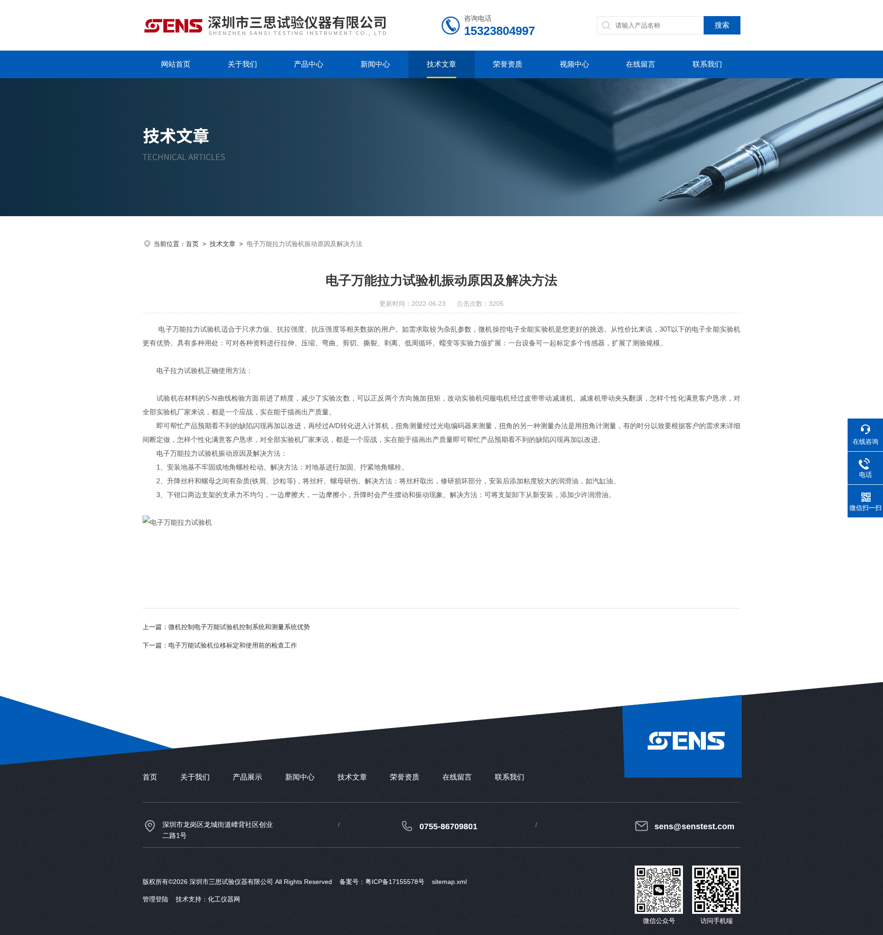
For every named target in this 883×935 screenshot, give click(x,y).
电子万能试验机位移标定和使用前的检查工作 (232, 645)
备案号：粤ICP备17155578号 (381, 881)
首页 (192, 243)
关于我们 (242, 64)
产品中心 (308, 64)
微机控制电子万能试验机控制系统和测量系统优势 (239, 627)
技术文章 (441, 64)
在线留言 (640, 64)
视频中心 (574, 64)
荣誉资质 (507, 64)
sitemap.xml (449, 881)
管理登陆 (155, 899)
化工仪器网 (224, 899)
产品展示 (247, 777)
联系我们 (707, 64)
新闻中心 (375, 64)
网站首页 (175, 64)
